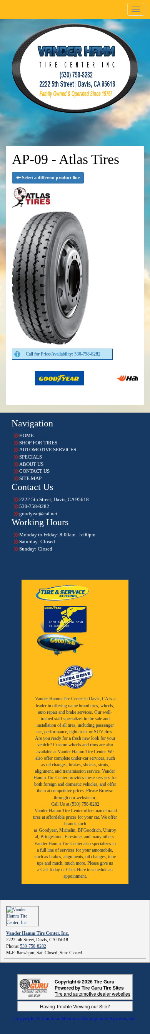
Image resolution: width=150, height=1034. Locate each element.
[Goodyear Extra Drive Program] (75, 676)
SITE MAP (30, 478)
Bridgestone (51, 836)
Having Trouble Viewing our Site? (75, 1006)
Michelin (67, 830)
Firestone (73, 836)
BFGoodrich (89, 830)
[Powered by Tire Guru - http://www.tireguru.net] (34, 987)
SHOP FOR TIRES (38, 443)
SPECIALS (30, 457)
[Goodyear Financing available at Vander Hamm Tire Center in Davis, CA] (62, 619)
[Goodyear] (39, 377)
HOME (26, 435)
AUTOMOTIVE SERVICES (47, 449)
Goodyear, (48, 830)
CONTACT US (34, 471)
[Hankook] (120, 377)
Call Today (50, 869)
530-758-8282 (33, 946)
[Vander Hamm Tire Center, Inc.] (22, 916)
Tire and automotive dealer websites (92, 990)
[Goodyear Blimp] (61, 645)
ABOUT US (31, 464)
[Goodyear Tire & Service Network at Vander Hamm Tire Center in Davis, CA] (63, 592)
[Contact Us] (75, 68)
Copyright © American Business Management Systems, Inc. (75, 1018)
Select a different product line (50, 177)
